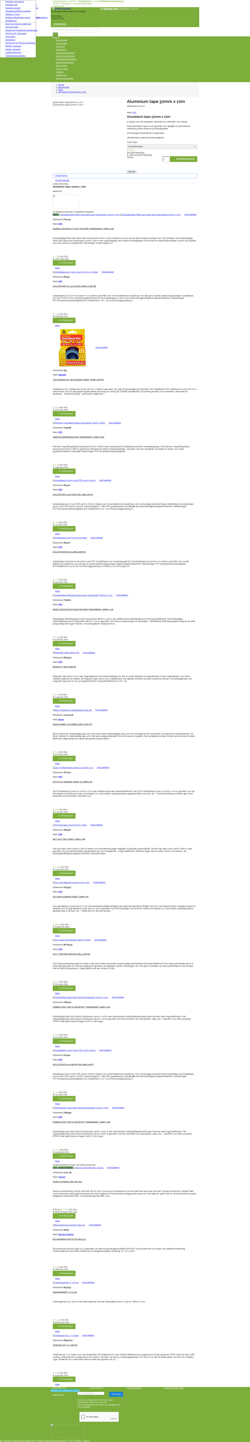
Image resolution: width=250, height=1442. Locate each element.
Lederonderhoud (13, 52)
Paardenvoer (11, 5)
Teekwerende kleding (15, 56)
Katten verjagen (12, 49)
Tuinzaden (10, 36)
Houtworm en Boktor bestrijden (19, 43)
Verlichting (10, 40)
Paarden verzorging (14, 1)
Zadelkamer (11, 20)
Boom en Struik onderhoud (18, 24)
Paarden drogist (12, 8)
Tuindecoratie (11, 27)
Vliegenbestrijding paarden (18, 11)
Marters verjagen (13, 46)
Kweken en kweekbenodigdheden (19, 30)
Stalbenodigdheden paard (17, 17)
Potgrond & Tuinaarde (15, 33)
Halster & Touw (12, 14)
